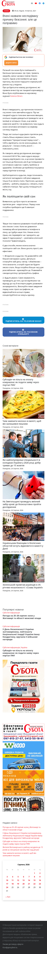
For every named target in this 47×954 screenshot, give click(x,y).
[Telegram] (43, 3)
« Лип (8, 897)
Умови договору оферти (13, 944)
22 (34, 884)
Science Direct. (16, 96)
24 (7, 887)
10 (7, 880)
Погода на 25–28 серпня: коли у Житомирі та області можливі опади (22, 616)
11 (13, 880)
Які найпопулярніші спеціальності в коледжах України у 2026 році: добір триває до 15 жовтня (22, 462)
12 (18, 880)
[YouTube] (36, 3)
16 (40, 880)
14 (29, 880)
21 (29, 884)
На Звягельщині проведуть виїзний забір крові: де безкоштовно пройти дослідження (22, 504)
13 (23, 880)
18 (13, 884)
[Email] (32, 3)
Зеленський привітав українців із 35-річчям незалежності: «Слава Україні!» (23, 586)
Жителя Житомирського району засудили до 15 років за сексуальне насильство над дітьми (23, 848)
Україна (24, 647)
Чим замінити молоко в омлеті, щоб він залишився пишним (22, 422)
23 (40, 884)
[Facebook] (39, 3)
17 (7, 884)
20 (23, 884)
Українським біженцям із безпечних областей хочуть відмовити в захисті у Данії (23, 546)
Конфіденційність (10, 947)
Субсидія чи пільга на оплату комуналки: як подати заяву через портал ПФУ (21, 382)
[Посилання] (8, 3)
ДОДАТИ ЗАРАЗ (11, 63)
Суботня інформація (11, 612)
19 (18, 884)
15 (34, 880)
